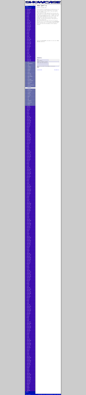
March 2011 (27, 126)
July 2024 (27, 355)
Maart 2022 (27, 315)
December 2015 (28, 208)
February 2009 (28, 46)
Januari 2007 (27, 11)
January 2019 (27, 260)
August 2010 (27, 116)
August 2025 (27, 373)
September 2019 (28, 272)
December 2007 (28, 26)
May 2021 (27, 300)
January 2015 (27, 192)
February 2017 (28, 228)
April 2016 (27, 213)
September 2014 (28, 186)
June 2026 (27, 387)
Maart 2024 (27, 349)
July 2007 (27, 19)
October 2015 (27, 206)
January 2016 (27, 209)
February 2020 (28, 279)
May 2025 (27, 369)
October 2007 (27, 23)
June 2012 (27, 148)
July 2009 (27, 53)
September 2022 (28, 323)
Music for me (29, 73)
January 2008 (27, 28)
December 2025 (28, 379)
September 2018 (28, 255)
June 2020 (27, 285)
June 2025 (27, 370)
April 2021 (27, 299)
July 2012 (27, 149)
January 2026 (27, 380)
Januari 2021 (27, 295)
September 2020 (28, 289)
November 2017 (28, 240)
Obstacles (29, 103)
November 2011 (28, 138)
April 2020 (27, 282)
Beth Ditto (29, 70)
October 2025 (27, 376)
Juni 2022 (27, 319)
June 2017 (27, 233)
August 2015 (27, 202)
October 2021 (27, 308)
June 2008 (27, 35)
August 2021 (27, 305)
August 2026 (27, 390)
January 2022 (27, 312)
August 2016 (27, 219)
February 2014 (28, 176)
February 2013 (28, 159)
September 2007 (28, 22)
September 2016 (28, 220)
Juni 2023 (27, 336)
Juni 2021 (27, 302)
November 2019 (28, 275)
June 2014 (27, 182)
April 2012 (27, 145)
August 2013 (27, 168)
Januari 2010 (27, 106)
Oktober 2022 (27, 325)
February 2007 (28, 12)
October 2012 (27, 153)
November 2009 (28, 59)
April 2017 (27, 230)
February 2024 (28, 348)
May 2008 (27, 33)
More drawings (29, 79)
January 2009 (27, 45)
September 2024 (28, 358)
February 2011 (27, 125)
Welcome (26, 6)
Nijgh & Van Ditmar (30, 76)
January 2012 (27, 141)
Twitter (55, 394)
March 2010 (27, 109)
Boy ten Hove (29, 86)
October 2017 (27, 239)
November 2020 (28, 292)
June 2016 (27, 216)
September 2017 (28, 238)
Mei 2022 (27, 318)
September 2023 (28, 340)
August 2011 (27, 133)
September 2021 (28, 306)
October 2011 (27, 136)
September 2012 (28, 152)
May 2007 (27, 16)
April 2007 (27, 15)
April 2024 (27, 350)
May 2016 (27, 215)
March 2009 (27, 48)
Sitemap (41, 394)
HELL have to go (30, 90)
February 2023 (28, 330)
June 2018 (27, 250)
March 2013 (27, 160)
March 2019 (27, 263)
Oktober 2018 (27, 256)
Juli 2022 (27, 320)
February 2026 (28, 382)
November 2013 (28, 172)
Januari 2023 (27, 329)
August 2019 (27, 270)
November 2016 (28, 223)
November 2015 (28, 205)
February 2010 (28, 108)
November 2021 (28, 309)
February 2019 (28, 262)
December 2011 (28, 139)
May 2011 (27, 129)
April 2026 (27, 385)
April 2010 (27, 111)
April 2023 (27, 333)
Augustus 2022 (28, 322)
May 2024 (27, 352)
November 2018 (28, 258)
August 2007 (27, 21)
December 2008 (28, 43)
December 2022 (28, 328)
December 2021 (28, 310)
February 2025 (28, 365)
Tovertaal (29, 93)
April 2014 (27, 179)
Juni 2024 (27, 353)
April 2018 (27, 248)
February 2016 (28, 210)
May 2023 (27, 335)
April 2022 (27, 316)
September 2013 (28, 169)
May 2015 (27, 198)
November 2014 (28, 189)
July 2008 (27, 36)
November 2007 (28, 25)
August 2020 (27, 288)
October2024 (27, 359)
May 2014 (27, 180)
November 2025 (28, 377)
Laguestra (29, 83)
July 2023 (27, 338)
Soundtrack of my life (28, 8)
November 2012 (28, 155)
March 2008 (27, 31)
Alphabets (27, 392)
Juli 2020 (27, 286)
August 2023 (27, 339)
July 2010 (27, 115)
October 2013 (27, 170)
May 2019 (27, 266)
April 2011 (27, 128)
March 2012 (27, 143)
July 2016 (27, 218)
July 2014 (27, 183)
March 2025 (27, 366)
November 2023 (28, 343)
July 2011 (27, 132)
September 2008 (28, 39)
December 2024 (28, 362)
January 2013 (27, 158)
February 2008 (28, 29)
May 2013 (27, 163)
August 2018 (27, 253)
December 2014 (28, 190)
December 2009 (28, 61)
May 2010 (27, 112)
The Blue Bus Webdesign (49, 394)
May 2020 (27, 283)
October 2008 (27, 41)
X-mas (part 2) (29, 100)
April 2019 (27, 265)
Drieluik (29, 96)
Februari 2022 (27, 313)
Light (28, 99)
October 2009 (27, 58)
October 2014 (27, 188)
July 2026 (27, 389)
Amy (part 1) (29, 89)
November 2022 (28, 326)
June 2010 (27, 113)
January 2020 (27, 278)
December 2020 (28, 293)
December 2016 (28, 225)
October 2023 (27, 342)
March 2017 (27, 229)
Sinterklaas (29, 69)
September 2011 (28, 135)
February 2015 (28, 193)
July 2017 (27, 235)
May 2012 (27, 146)
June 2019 (27, 268)
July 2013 (27, 166)
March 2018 (27, 246)
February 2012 (28, 142)
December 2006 (28, 9)
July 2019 (27, 269)
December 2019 (28, 276)
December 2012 (28, 156)
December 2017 (28, 242)
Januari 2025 (27, 363)
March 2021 (27, 298)
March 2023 (27, 332)
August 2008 (27, 38)
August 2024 (27, 356)
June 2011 (27, 131)
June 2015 (27, 199)
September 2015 (28, 203)
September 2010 (28, 118)
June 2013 (27, 165)
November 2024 (28, 360)
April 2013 (27, 162)
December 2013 (28, 173)
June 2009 (27, 52)
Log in (44, 394)
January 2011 (27, 123)
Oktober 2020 (27, 290)
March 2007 (27, 13)
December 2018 (28, 259)
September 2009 (28, 56)
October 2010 (27, 119)
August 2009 (27, 55)
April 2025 (27, 368)
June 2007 (27, 18)
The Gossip (29, 66)
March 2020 (27, 280)
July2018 (27, 252)
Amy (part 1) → (56, 69)
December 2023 (28, 345)
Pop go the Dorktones (30, 80)
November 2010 (28, 121)
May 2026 (27, 386)
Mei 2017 (27, 232)
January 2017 (27, 226)
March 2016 (27, 212)
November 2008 (28, 42)
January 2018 (27, 243)
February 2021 (28, 296)
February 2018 (28, 245)
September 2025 (28, 375)
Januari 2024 (27, 346)
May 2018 (27, 249)
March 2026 (27, 383)
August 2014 (27, 185)
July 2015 (27, 200)
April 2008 (27, 32)
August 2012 (27, 151)
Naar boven (58, 394)
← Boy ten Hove (39, 69)
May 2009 (27, 51)
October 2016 (27, 222)
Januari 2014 (27, 175)
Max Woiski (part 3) (30, 63)
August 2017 (27, 236)
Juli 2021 (27, 303)
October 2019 (27, 273)
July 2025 (27, 372)
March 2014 (27, 178)
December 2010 (28, 122)
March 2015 (27, 195)
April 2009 (27, 49)
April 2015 (27, 196)
